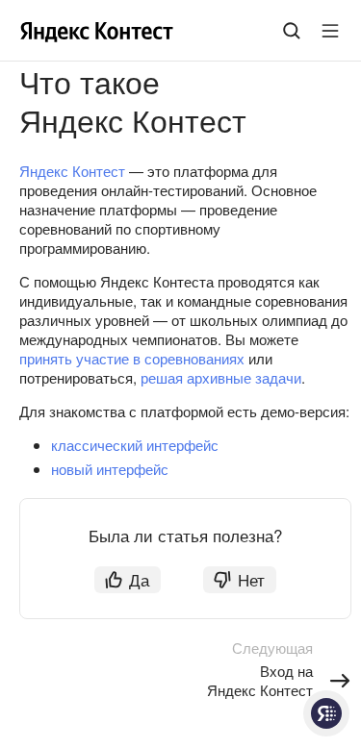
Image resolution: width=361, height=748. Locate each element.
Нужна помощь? (326, 713)
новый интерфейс (109, 469)
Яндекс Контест (72, 171)
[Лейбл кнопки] (330, 31)
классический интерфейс (135, 445)
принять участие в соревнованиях (132, 358)
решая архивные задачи (221, 377)
